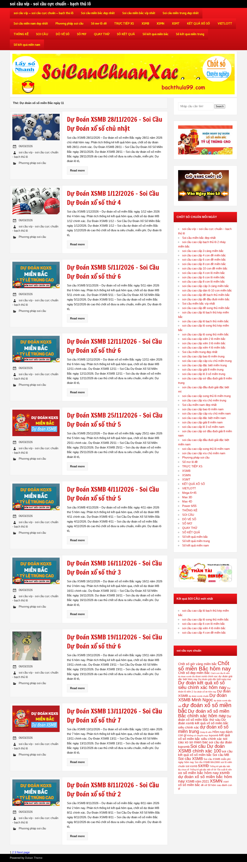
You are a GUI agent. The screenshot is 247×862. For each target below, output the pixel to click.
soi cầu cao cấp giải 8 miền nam (202, 422)
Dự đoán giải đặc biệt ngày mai (214, 679)
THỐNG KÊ (21, 34)
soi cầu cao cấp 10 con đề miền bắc (205, 268)
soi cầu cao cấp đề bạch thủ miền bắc (206, 294)
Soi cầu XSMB (190, 758)
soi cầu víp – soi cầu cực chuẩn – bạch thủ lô (44, 13)
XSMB (145, 23)
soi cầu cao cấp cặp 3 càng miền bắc (205, 286)
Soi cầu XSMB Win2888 (207, 762)
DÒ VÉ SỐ (62, 34)
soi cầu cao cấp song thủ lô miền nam (206, 448)
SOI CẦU (42, 34)
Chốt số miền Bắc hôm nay (204, 666)
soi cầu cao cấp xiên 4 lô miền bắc (204, 347)
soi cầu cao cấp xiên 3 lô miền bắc (204, 343)
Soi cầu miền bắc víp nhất (138, 13)
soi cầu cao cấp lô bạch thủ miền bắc (205, 321)
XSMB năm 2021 (197, 781)
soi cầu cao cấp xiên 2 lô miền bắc (204, 338)
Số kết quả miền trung (190, 34)
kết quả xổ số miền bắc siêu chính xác (204, 736)
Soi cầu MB (220, 755)
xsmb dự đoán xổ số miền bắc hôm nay (205, 776)
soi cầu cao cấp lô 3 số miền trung (203, 374)
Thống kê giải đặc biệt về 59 (203, 769)
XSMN (160, 23)
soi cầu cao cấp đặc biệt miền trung (204, 365)
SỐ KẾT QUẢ (126, 34)
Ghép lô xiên (206, 732)
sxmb (203, 765)
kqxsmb (213, 735)
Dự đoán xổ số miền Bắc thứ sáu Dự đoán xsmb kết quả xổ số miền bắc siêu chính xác (204, 721)
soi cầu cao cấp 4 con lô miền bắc (203, 272)
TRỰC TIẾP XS (124, 23)
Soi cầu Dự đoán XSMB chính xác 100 (201, 748)
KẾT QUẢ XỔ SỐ (198, 23)
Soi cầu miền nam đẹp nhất (31, 23)
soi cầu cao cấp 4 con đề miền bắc (204, 255)
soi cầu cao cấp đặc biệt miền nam (204, 418)
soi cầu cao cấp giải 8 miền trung (202, 369)
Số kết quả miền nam (27, 44)
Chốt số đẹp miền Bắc (194, 673)
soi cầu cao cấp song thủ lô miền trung (206, 396)
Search (220, 106)
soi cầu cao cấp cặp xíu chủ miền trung (207, 360)
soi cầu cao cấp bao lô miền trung (203, 356)
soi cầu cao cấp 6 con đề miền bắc (204, 259)
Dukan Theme (33, 857)
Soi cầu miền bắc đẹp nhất (98, 13)
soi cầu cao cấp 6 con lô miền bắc (203, 277)
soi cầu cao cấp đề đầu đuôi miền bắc (206, 299)
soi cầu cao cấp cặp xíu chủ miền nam (206, 413)
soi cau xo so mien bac (202, 740)
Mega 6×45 (189, 492)
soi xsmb (191, 766)
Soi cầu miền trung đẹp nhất (181, 13)
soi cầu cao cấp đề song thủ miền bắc (206, 308)
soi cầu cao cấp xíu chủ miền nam (203, 453)
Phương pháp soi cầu (69, 23)
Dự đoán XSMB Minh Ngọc (202, 697)
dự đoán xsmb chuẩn (199, 696)
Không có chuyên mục (197, 735)
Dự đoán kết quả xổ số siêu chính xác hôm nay (202, 685)
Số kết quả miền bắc (155, 34)
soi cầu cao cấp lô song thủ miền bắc (205, 334)
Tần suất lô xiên (224, 769)
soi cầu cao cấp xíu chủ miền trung (204, 400)
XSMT (175, 23)
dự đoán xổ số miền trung (203, 729)
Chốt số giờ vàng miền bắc (197, 664)
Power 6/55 (189, 505)
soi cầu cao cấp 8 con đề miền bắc (204, 264)
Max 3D (187, 497)
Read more (77, 170)
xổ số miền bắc (189, 785)
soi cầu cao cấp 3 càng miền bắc (203, 250)
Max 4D (187, 501)
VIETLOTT (225, 23)
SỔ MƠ (81, 34)
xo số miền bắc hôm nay (198, 773)
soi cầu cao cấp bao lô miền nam (203, 409)
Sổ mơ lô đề (99, 23)
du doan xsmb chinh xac (205, 676)
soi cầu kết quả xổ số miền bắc (205, 753)
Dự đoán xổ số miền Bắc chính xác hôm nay (203, 713)
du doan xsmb (184, 676)
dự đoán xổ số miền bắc (204, 708)
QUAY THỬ (101, 34)
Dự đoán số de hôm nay (205, 692)
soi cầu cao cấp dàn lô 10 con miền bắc (207, 290)
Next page (23, 852)
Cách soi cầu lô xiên (220, 673)
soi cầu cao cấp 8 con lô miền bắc (203, 281)
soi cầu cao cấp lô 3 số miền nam (203, 426)
